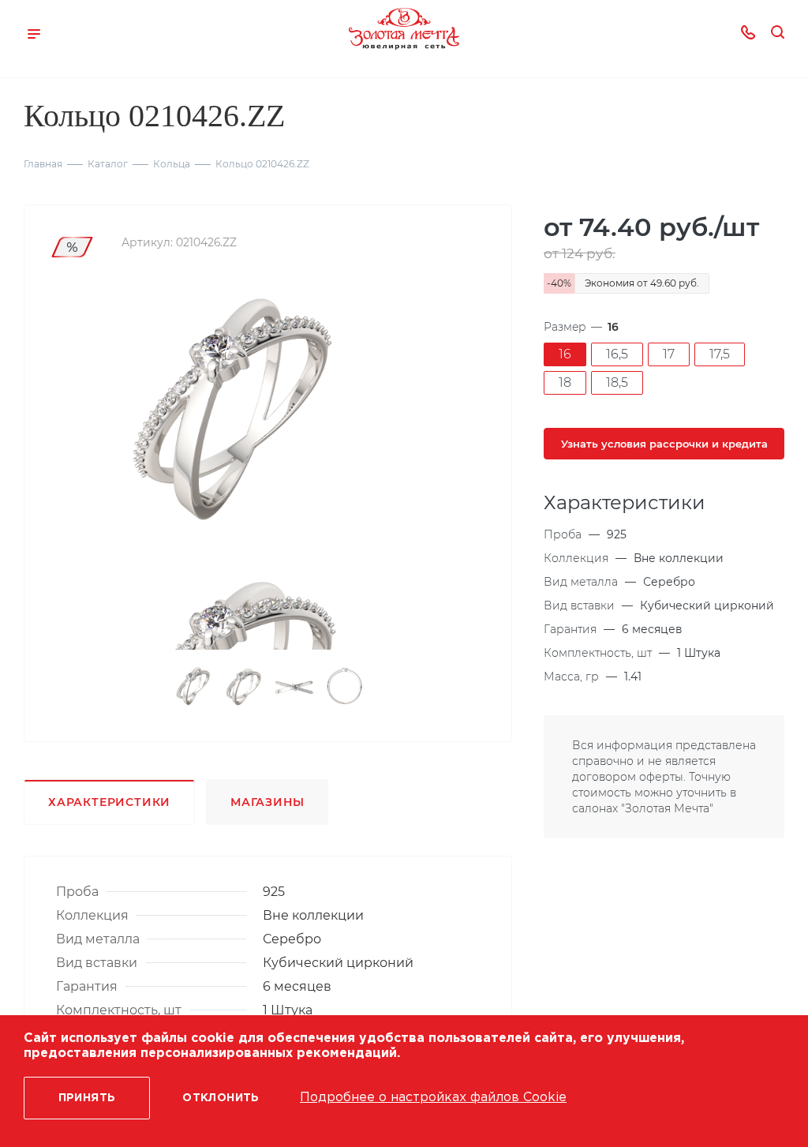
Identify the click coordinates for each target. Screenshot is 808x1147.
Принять (87, 1098)
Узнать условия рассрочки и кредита (664, 443)
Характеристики (109, 802)
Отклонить (221, 1098)
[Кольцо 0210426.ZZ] (229, 413)
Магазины (267, 802)
